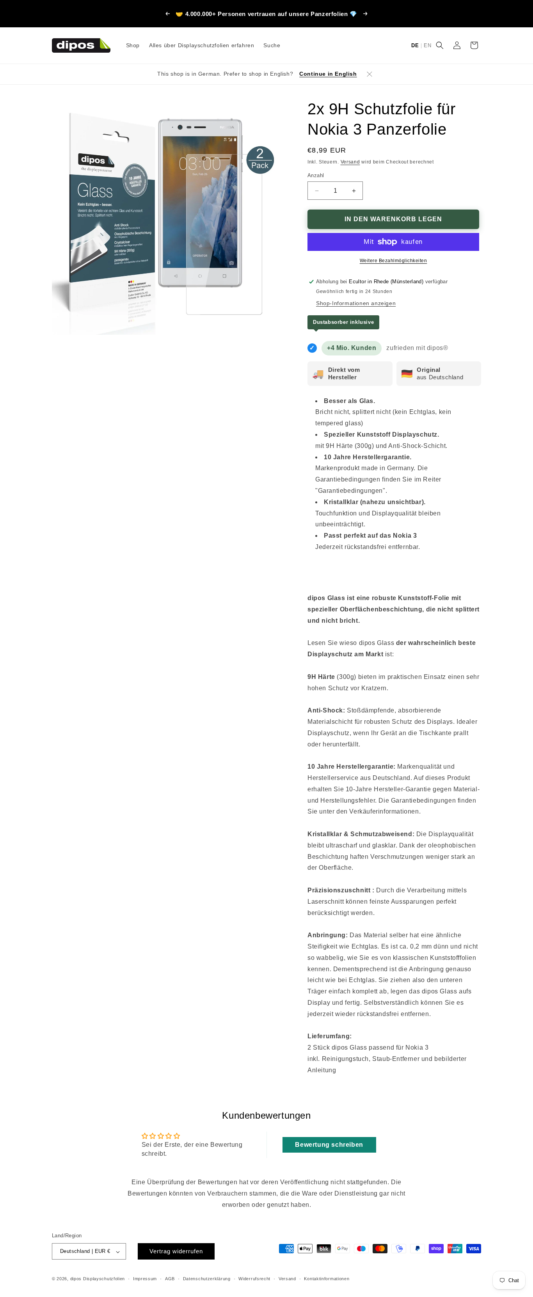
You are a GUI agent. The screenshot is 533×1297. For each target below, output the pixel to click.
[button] (439, 45)
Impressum (145, 1278)
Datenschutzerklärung (207, 1278)
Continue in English (328, 74)
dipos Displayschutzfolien (97, 1279)
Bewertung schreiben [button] (329, 1144)
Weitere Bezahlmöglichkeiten (393, 260)
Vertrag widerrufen (176, 1251)
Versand (350, 162)
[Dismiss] (369, 74)
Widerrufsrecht (254, 1278)
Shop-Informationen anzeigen (356, 303)
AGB (170, 1278)
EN (427, 45)
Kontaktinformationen (326, 1278)
